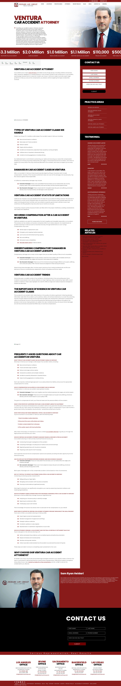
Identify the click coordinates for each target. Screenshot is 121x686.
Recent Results (77, 4)
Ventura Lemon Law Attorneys (96, 124)
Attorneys (67, 4)
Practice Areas (58, 4)
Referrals (38, 683)
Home (42, 4)
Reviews (56, 683)
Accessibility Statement (82, 683)
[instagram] (16, 682)
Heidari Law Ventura (93, 107)
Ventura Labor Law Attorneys (96, 127)
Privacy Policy (69, 683)
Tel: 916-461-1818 (60, 672)
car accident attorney (52, 431)
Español (105, 4)
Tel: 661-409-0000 (79, 671)
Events (62, 683)
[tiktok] (22, 682)
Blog (84, 4)
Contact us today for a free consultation (39, 562)
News (90, 4)
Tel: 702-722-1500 (97, 671)
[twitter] (20, 682)
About (17, 683)
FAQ (47, 683)
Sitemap (51, 683)
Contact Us (103, 1)
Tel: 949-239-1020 (41, 672)
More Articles (85, 256)
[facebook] (14, 682)
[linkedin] (18, 682)
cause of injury (32, 72)
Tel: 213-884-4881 (23, 671)
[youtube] (24, 682)
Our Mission (30, 683)
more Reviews (97, 221)
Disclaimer (93, 683)
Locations (49, 4)
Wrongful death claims (26, 242)
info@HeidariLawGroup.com (23, 674)
